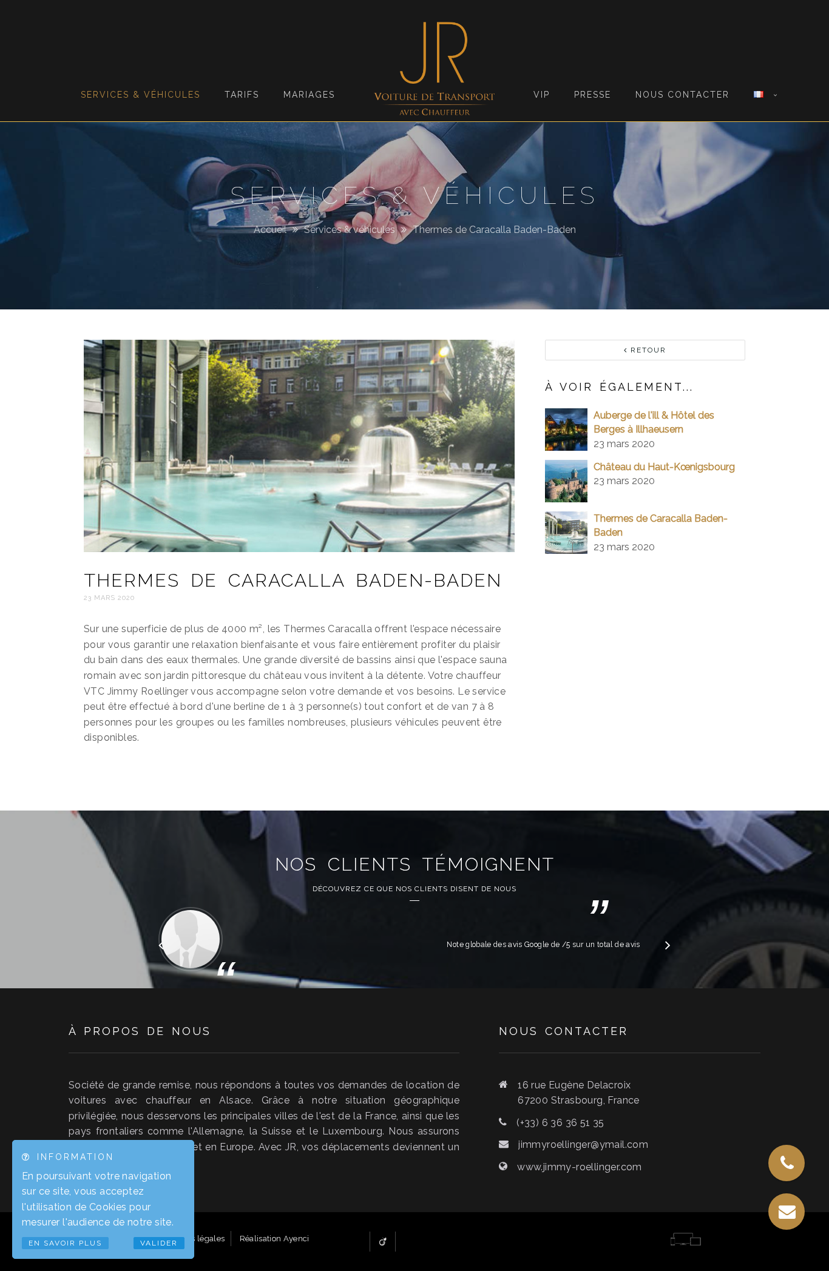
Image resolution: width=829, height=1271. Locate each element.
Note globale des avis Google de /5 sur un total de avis (543, 944)
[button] (668, 944)
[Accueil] (434, 60)
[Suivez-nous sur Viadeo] (383, 1242)
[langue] (759, 55)
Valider (159, 1243)
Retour (647, 350)
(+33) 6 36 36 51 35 (560, 1122)
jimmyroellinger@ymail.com (583, 1144)
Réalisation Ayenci (275, 1238)
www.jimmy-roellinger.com (579, 1167)
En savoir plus (65, 1243)
